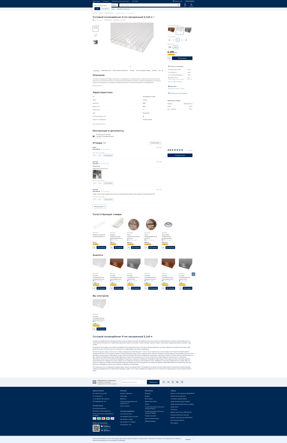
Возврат (147, 396)
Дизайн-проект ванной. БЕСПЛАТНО (181, 417)
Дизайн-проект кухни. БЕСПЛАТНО (181, 412)
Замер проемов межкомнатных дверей (182, 404)
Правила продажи (150, 421)
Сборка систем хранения (178, 396)
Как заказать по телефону (128, 422)
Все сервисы (174, 423)
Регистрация (149, 398)
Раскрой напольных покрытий (180, 415)
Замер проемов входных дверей (180, 401)
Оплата (147, 404)
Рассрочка (174, 409)
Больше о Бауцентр (126, 393)
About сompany (125, 406)
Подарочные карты (150, 416)
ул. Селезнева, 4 (97, 396)
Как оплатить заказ (126, 414)
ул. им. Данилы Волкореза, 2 (101, 398)
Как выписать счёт (125, 424)
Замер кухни (174, 407)
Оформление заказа (151, 401)
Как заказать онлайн (126, 419)
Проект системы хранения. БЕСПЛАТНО (182, 393)
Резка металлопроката (177, 420)
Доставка (147, 393)
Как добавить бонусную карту (129, 416)
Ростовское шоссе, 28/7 (100, 393)
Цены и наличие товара (152, 418)
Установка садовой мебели (179, 398)
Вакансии (123, 398)
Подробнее (121, 440)
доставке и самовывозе (142, 349)
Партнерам (123, 396)
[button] (182, 58)
